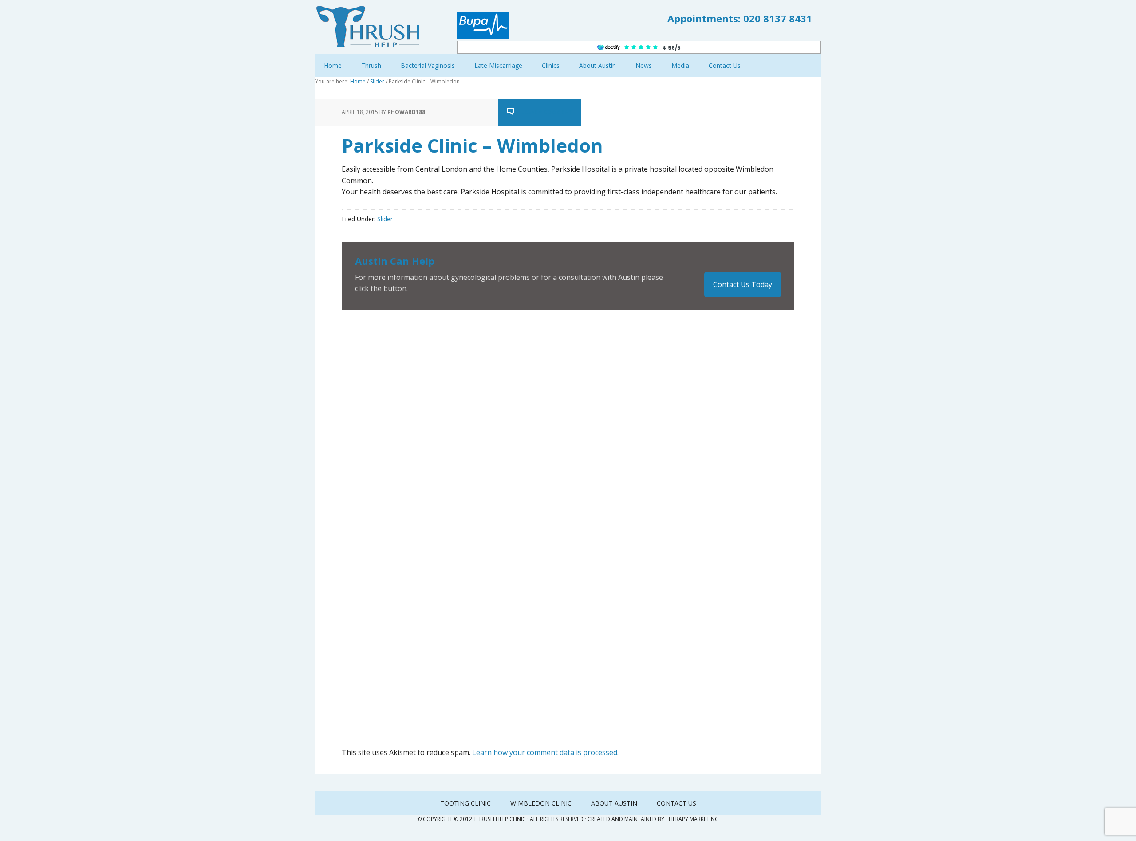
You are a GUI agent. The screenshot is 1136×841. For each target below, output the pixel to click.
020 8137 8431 (777, 18)
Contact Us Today (742, 284)
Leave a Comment (546, 112)
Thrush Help (372, 26)
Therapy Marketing (692, 819)
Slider (385, 219)
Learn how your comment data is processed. (545, 752)
